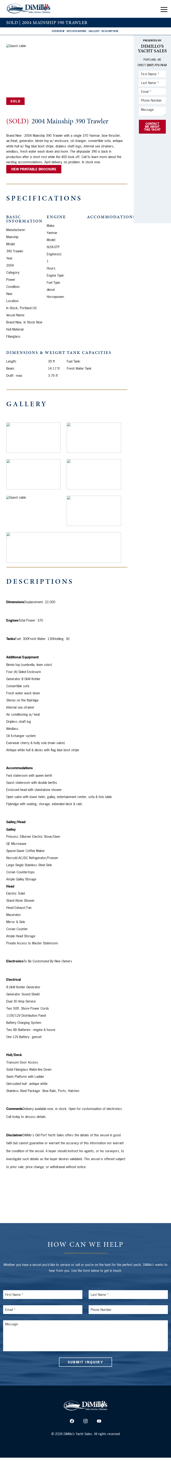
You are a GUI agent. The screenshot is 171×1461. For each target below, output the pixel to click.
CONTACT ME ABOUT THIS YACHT (152, 127)
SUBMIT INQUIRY (85, 1362)
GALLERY (94, 31)
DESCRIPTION (110, 31)
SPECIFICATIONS (77, 31)
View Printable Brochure (34, 169)
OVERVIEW (58, 31)
